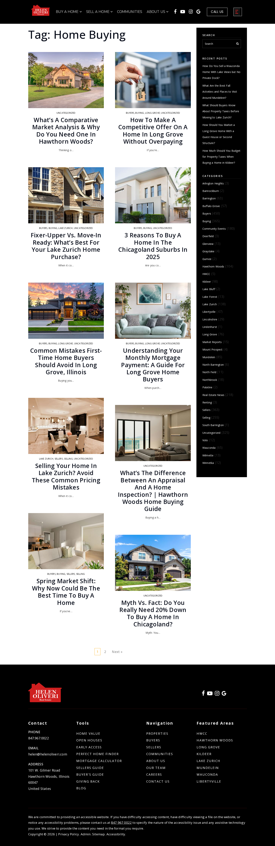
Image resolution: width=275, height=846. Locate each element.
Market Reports (212, 342)
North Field (209, 372)
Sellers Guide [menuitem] (90, 768)
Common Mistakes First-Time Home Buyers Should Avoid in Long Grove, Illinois (66, 361)
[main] (137, 332)
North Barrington (213, 364)
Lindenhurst (209, 327)
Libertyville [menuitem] (209, 781)
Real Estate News (213, 395)
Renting (207, 402)
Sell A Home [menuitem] (98, 11)
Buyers (43, 228)
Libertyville (209, 311)
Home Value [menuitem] (88, 733)
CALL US (217, 12)
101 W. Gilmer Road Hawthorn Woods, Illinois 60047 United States (49, 779)
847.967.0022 (38, 738)
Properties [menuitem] (157, 733)
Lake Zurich (65, 228)
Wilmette (208, 455)
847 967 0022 (121, 822)
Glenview (208, 244)
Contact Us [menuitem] (158, 781)
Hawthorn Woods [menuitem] (215, 740)
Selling (68, 458)
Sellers (59, 458)
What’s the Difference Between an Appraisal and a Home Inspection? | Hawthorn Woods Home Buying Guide (153, 491)
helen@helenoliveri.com (47, 754)
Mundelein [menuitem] (208, 768)
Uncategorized (66, 112)
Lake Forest (209, 297)
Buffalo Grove (211, 206)
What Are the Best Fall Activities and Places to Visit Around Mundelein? (219, 92)
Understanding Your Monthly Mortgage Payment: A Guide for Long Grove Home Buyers (153, 364)
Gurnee (206, 259)
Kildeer (206, 281)
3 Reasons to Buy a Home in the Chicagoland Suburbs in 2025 (153, 246)
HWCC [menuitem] (202, 733)
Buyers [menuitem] (153, 740)
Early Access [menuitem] (89, 747)
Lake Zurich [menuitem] (208, 761)
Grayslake (208, 251)
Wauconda (209, 447)
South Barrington (213, 425)
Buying (53, 228)
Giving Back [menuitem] (88, 781)
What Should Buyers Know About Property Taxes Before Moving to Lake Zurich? (220, 111)
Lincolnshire (209, 319)
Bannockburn (210, 191)
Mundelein (208, 357)
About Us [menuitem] (155, 761)
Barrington (209, 198)
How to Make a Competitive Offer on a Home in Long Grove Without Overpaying (153, 130)
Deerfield (208, 236)
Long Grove (65, 343)
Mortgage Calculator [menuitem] (99, 761)
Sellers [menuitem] (153, 747)
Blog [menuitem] (81, 788)
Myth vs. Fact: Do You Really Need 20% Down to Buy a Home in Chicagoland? (152, 613)
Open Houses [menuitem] (89, 740)
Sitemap (98, 834)
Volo (205, 440)
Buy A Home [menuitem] (67, 11)
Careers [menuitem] (154, 774)
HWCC (206, 274)
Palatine (207, 387)
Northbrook (209, 380)
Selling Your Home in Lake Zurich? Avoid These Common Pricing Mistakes (66, 476)
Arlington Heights (213, 183)
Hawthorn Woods (213, 266)
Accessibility (115, 834)
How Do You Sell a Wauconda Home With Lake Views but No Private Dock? (221, 72)
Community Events (214, 228)
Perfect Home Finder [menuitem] (97, 754)
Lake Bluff (208, 289)
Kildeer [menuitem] (204, 754)
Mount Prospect (212, 349)
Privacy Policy (68, 834)
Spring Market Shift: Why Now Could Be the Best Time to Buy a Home (66, 591)
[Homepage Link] (40, 10)
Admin (86, 834)
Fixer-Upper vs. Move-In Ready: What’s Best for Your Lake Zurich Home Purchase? (66, 246)
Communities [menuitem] (129, 11)
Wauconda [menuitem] (207, 774)
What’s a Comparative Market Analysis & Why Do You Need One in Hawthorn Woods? (66, 130)
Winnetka (208, 463)
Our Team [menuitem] (156, 768)
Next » (117, 651)
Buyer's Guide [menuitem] (90, 774)
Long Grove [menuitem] (208, 747)
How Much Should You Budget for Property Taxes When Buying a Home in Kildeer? (221, 157)
